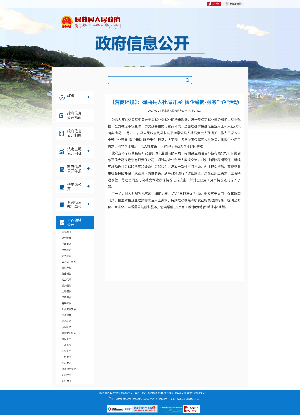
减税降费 (66, 267)
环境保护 (66, 297)
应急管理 (66, 362)
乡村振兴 (66, 380)
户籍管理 (66, 244)
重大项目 (66, 232)
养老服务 (66, 255)
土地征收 (66, 291)
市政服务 (66, 315)
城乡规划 (66, 285)
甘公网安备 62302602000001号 (126, 399)
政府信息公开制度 (74, 133)
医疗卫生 (66, 339)
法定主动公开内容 (74, 151)
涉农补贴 (66, 327)
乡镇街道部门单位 (74, 204)
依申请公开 (74, 187)
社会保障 (66, 279)
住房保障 (66, 357)
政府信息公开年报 (74, 169)
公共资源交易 (69, 309)
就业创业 (66, 273)
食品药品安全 (69, 368)
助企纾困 (66, 374)
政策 (70, 95)
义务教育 (66, 238)
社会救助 (66, 249)
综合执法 (66, 321)
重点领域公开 (74, 222)
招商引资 (66, 345)
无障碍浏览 (236, 4)
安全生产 (66, 351)
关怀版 (216, 4)
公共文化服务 (69, 333)
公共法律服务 (69, 261)
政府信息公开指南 (74, 115)
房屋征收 (66, 303)
